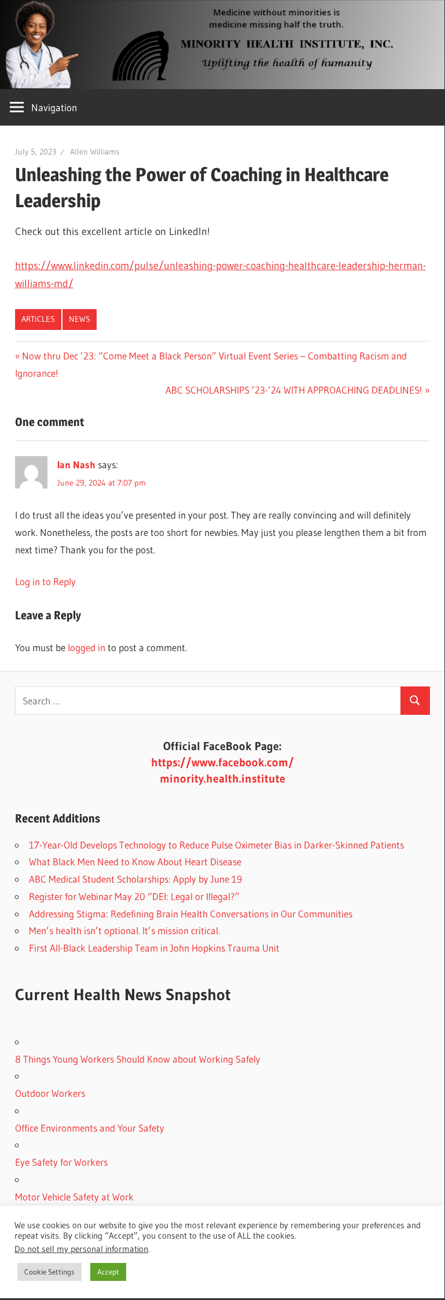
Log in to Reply (45, 581)
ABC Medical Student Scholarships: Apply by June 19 (135, 879)
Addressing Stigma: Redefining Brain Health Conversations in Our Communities (190, 914)
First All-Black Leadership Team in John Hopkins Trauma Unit (154, 948)
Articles (38, 319)
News (79, 319)
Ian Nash (76, 464)
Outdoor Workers (50, 1093)
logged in (86, 647)
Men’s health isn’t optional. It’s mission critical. (124, 930)
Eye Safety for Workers (61, 1162)
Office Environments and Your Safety (89, 1128)
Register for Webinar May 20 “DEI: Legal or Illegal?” (134, 896)
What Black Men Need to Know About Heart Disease (135, 861)
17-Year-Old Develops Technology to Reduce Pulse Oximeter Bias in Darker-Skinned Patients (216, 845)
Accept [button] (108, 1271)
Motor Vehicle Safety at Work (74, 1197)
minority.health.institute (222, 778)
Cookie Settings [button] (49, 1271)
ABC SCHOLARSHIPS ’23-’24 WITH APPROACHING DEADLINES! (294, 390)
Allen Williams (94, 151)
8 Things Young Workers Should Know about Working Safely (137, 1059)
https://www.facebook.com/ (222, 762)
